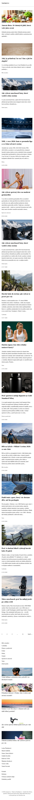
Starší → (30, 634)
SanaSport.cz (5, 3)
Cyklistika (4, 314)
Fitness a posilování (6, 416)
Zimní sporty (4, 107)
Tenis (3, 365)
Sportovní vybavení (6, 212)
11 (22, 634)
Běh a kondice (5, 72)
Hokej (3, 162)
